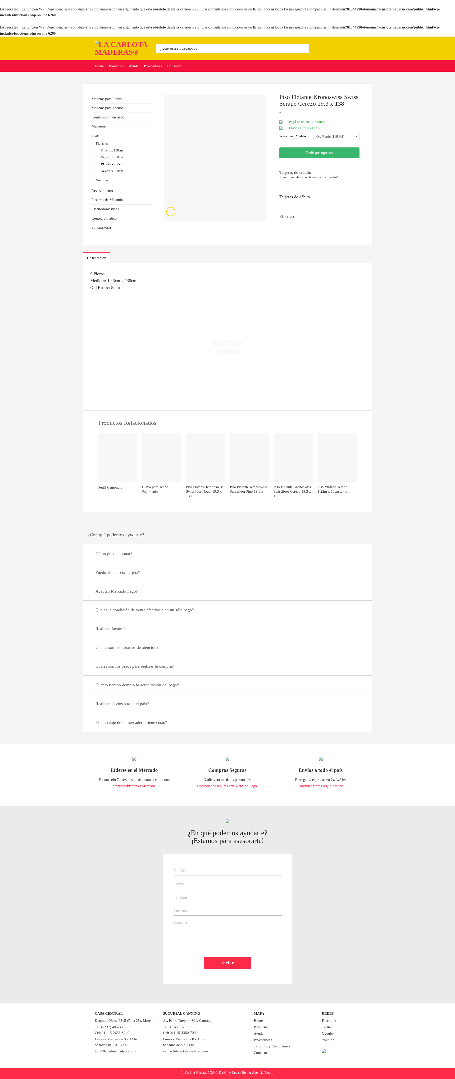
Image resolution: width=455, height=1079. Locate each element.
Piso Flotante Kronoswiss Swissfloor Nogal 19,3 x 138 (204, 491)
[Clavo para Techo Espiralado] (161, 457)
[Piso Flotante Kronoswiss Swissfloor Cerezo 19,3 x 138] (293, 457)
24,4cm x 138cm (111, 171)
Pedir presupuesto (319, 153)
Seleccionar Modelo (292, 136)
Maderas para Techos (107, 108)
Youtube (328, 1040)
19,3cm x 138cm (111, 164)
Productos (116, 66)
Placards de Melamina (107, 200)
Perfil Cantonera (110, 487)
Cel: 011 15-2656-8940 (112, 1033)
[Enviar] (304, 48)
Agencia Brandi (263, 1072)
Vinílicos (102, 180)
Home (99, 66)
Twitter (327, 1027)
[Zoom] (170, 211)
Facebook (329, 1020)
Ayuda (134, 66)
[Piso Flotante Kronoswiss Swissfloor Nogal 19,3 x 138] (205, 457)
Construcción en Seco (107, 117)
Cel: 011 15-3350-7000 (180, 1033)
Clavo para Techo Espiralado (155, 489)
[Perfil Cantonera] (117, 457)
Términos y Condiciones (272, 1046)
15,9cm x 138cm (111, 157)
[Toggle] (150, 99)
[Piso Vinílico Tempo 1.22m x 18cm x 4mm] (337, 457)
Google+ (328, 1033)
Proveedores (153, 66)
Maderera (98, 126)
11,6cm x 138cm (111, 150)
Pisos (95, 135)
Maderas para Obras (106, 99)
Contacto (260, 1053)
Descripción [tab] (97, 258)
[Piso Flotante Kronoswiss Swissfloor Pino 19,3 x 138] (249, 457)
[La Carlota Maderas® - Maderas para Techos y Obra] (122, 48)
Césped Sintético (104, 218)
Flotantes (102, 143)
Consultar (174, 66)
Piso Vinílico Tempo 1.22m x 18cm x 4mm (334, 489)
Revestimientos (102, 191)
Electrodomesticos (105, 209)
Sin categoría (101, 227)
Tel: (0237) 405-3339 (111, 1027)
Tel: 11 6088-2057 (176, 1027)
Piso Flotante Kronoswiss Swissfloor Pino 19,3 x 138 (248, 491)
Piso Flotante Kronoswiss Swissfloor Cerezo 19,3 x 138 (292, 491)
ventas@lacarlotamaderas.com (185, 1051)
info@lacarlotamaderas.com (115, 1051)
